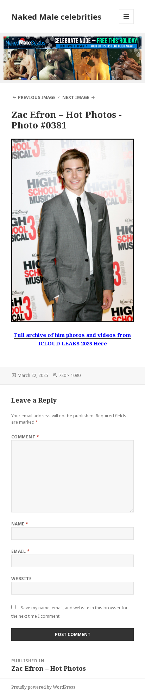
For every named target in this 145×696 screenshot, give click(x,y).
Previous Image (37, 97)
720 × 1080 (70, 375)
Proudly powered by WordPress (43, 687)
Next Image (75, 97)
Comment (25, 437)
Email (20, 551)
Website (21, 579)
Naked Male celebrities (56, 16)
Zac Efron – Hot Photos (63, 114)
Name (20, 524)
